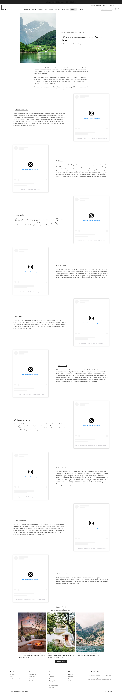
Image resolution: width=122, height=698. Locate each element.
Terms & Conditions (53, 685)
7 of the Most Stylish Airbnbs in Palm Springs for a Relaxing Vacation (32, 656)
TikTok (69, 683)
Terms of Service (97, 679)
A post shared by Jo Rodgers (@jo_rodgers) (30, 497)
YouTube (70, 681)
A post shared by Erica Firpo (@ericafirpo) (91, 343)
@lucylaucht (19, 215)
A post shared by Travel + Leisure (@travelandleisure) (91, 138)
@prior (60, 161)
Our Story (12, 674)
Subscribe (108, 675)
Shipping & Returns (53, 681)
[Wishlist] (116, 9)
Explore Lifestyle (61, 661)
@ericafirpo (19, 316)
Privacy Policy (52, 687)
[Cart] (118, 9)
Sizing (50, 679)
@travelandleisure (21, 109)
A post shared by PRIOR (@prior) (30, 189)
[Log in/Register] (113, 9)
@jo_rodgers (62, 467)
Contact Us (51, 676)
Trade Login (32, 676)
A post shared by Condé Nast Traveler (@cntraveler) (30, 292)
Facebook (70, 674)
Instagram (70, 676)
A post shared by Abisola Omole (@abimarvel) (31, 394)
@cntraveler (62, 265)
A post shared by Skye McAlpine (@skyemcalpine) (91, 548)
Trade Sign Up (32, 674)
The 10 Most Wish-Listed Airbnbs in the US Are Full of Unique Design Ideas (61, 656)
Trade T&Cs (32, 681)
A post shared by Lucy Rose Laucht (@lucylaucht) (91, 240)
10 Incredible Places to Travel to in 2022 (87, 655)
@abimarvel (62, 366)
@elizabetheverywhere (23, 420)
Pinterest (70, 679)
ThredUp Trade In (53, 683)
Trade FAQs (32, 679)
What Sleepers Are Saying (16, 679)
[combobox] (106, 9)
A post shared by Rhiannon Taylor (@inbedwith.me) (30, 599)
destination (45, 83)
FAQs (50, 674)
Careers (11, 676)
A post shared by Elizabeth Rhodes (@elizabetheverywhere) (92, 445)
